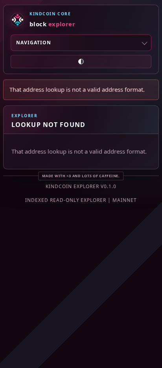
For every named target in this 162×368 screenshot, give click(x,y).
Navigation (33, 42)
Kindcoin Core (50, 13)
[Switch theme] (81, 61)
